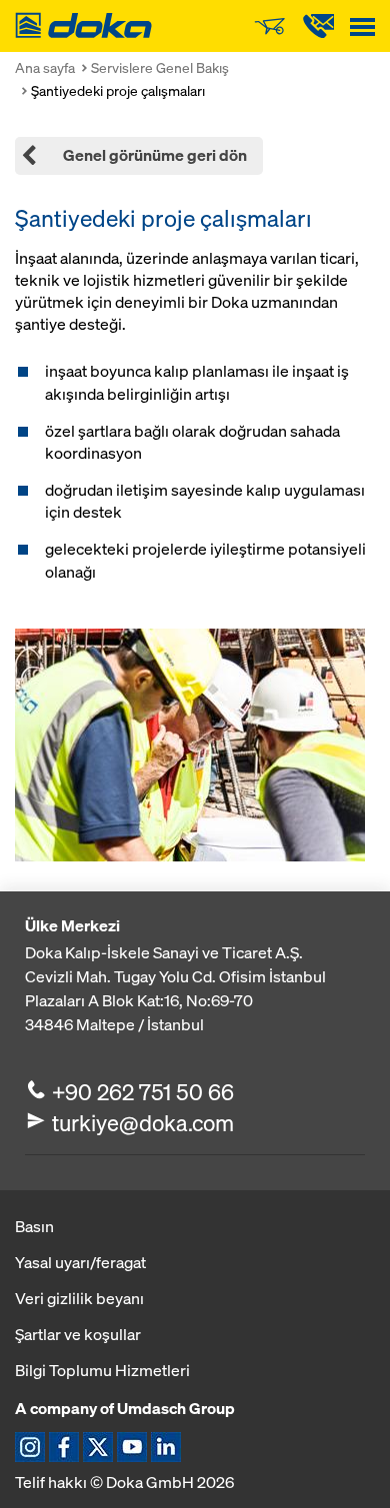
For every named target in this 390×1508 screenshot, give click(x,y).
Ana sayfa (45, 67)
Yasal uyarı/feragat (80, 1262)
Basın (34, 1226)
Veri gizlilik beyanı (79, 1298)
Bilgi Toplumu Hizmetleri (102, 1370)
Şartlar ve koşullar (78, 1334)
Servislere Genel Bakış (160, 67)
